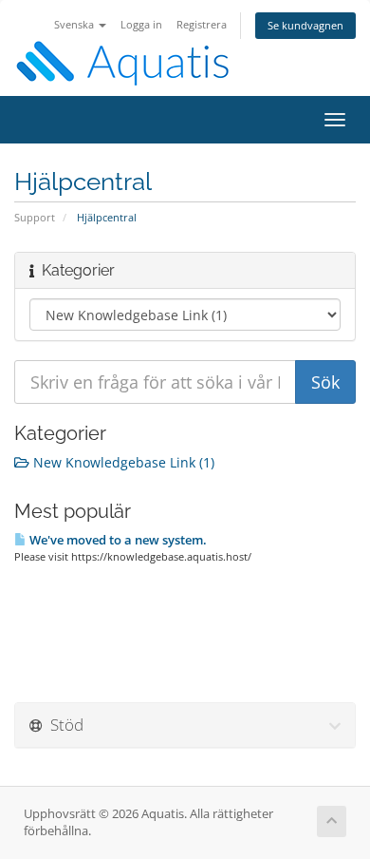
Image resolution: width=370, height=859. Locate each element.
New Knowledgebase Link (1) (121, 462)
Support (34, 217)
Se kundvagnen (305, 25)
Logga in (141, 24)
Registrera (201, 24)
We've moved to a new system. (117, 539)
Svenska (75, 24)
